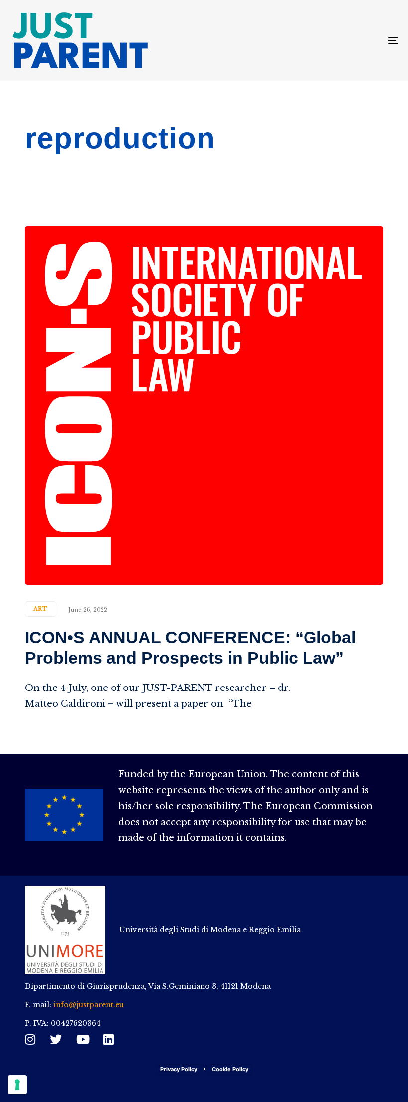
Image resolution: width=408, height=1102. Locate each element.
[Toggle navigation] (333, 40)
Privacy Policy (178, 1069)
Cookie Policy (230, 1069)
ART (40, 608)
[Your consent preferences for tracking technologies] (17, 1084)
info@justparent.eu (88, 1004)
